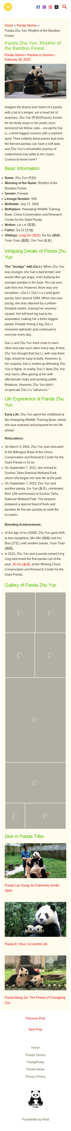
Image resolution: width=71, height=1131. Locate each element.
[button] (64, 7)
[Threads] (56, 7)
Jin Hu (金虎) (21, 564)
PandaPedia (35, 1062)
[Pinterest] (50, 7)
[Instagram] (44, 7)
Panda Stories (15, 55)
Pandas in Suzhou (40, 55)
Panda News (35, 1069)
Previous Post (35, 1018)
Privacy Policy (36, 1076)
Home (35, 1047)
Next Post (35, 1029)
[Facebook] (38, 7)
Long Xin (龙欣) (29, 235)
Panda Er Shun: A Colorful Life (26, 944)
